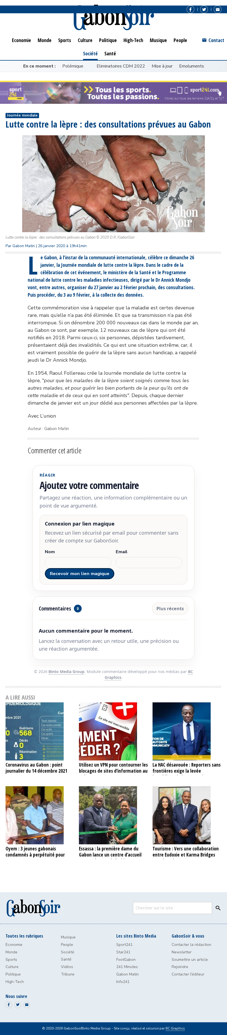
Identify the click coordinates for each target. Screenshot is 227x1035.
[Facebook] (190, 9)
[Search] (216, 908)
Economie (14, 944)
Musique (68, 937)
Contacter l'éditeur (188, 974)
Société (67, 952)
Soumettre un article (190, 959)
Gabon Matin (127, 974)
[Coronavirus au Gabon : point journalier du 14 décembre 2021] (40, 731)
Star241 (123, 952)
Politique (13, 974)
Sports (11, 959)
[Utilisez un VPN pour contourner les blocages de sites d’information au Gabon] (113, 731)
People (67, 944)
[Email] (217, 9)
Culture (12, 966)
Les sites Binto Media (136, 936)
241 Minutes (127, 966)
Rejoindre (180, 966)
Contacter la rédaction (191, 944)
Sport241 (124, 944)
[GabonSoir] (113, 17)
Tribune (67, 974)
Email (122, 552)
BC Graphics (175, 1028)
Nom (50, 552)
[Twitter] (204, 9)
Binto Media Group (66, 671)
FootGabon (126, 959)
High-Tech (15, 981)
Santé (66, 959)
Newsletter (182, 952)
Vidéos (67, 966)
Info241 (123, 981)
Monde (11, 952)
